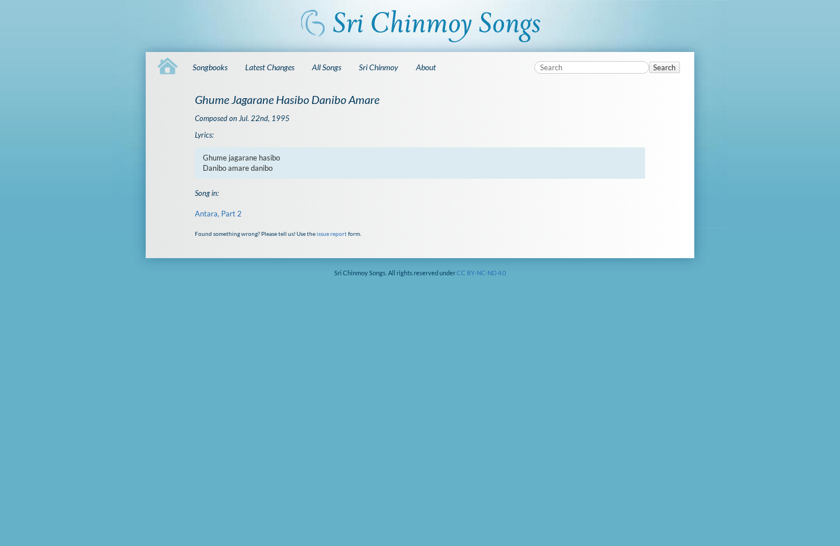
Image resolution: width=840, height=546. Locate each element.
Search (664, 67)
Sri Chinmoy (378, 67)
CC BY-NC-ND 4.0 (481, 272)
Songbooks (210, 67)
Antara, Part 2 (218, 213)
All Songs (326, 67)
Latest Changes (269, 67)
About (426, 67)
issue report (332, 233)
